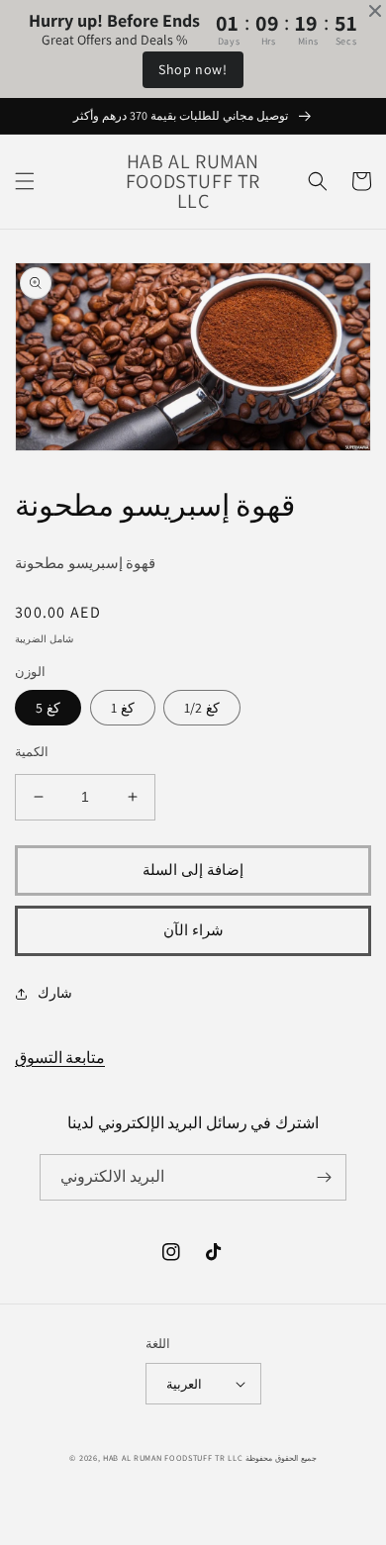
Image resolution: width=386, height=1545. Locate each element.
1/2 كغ (202, 708)
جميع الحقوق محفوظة (280, 1457)
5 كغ (48, 708)
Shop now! (192, 69)
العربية (184, 1384)
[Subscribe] (323, 1177)
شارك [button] (55, 993)
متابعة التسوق (60, 1057)
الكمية (31, 751)
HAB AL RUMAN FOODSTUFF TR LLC (172, 1457)
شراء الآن (193, 929)
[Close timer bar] (375, 11)
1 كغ (123, 708)
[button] (25, 181)
